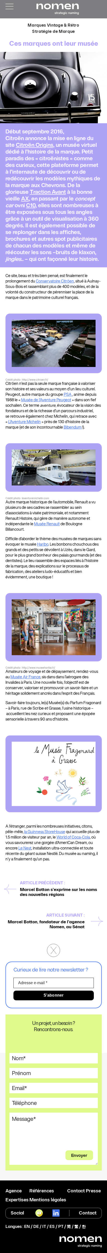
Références (41, 1191)
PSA (68, 394)
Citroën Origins (34, 145)
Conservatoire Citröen (55, 281)
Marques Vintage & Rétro (53, 25)
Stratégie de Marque (53, 31)
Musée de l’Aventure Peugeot (46, 400)
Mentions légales (47, 1200)
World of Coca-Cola (73, 837)
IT (44, 1226)
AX (25, 198)
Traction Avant (48, 192)
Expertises (17, 1200)
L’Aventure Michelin (24, 422)
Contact (88, 1213)
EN (27, 1226)
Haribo (42, 544)
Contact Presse (84, 1191)
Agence (13, 1191)
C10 (31, 205)
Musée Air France (25, 677)
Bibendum (73, 427)
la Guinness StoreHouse (44, 832)
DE (36, 1226)
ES (52, 1226)
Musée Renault (47, 524)
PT (60, 1226)
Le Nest (24, 848)
